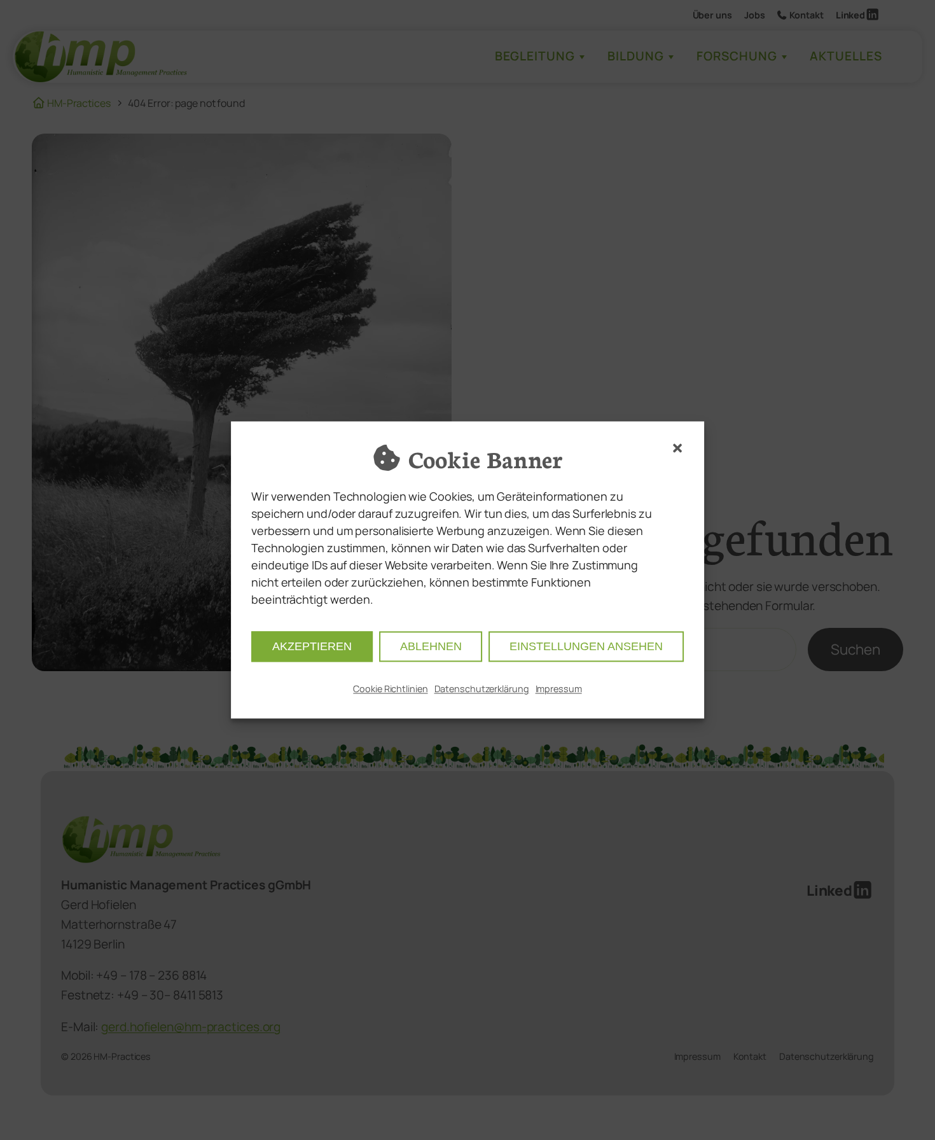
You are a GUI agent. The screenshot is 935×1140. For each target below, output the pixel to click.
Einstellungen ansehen (586, 647)
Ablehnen (431, 647)
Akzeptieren (312, 647)
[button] (677, 447)
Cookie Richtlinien (390, 689)
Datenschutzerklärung (481, 689)
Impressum (559, 689)
